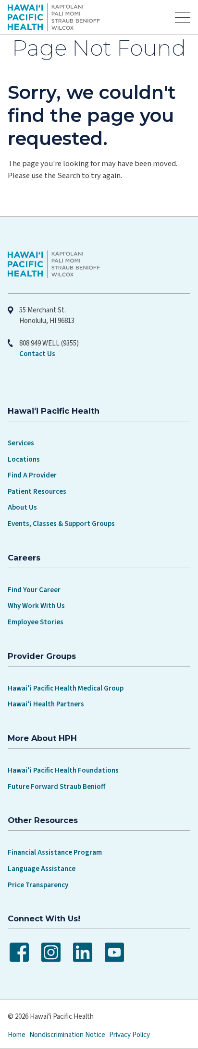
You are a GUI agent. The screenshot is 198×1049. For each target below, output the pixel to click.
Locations (24, 459)
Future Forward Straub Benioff (56, 787)
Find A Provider (32, 475)
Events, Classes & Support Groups (61, 524)
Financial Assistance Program (55, 852)
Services (21, 443)
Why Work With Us (36, 606)
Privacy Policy (129, 1035)
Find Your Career (34, 590)
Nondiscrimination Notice (67, 1035)
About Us (22, 507)
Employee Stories (35, 622)
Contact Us (37, 354)
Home (16, 1035)
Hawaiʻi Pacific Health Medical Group (66, 688)
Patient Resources (37, 492)
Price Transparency (38, 885)
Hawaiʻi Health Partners (46, 704)
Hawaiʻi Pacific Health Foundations (63, 770)
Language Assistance (41, 869)
